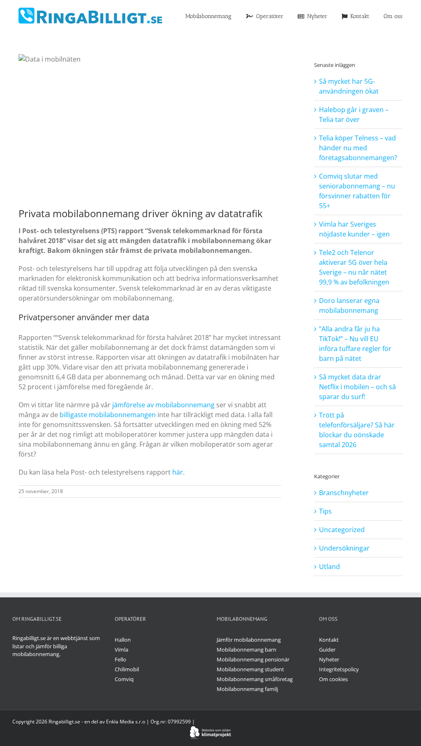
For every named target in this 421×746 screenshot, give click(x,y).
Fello (120, 659)
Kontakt (329, 639)
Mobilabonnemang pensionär (253, 659)
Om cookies (333, 679)
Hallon (123, 639)
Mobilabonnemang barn (246, 649)
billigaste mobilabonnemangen (108, 414)
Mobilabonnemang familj (247, 689)
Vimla (121, 649)
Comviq (124, 679)
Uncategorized (342, 529)
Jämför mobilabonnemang (249, 639)
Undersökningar (344, 548)
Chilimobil (127, 669)
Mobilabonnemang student (250, 669)
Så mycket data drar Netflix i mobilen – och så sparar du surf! (357, 386)
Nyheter (329, 659)
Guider (327, 649)
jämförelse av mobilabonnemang (163, 404)
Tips (325, 511)
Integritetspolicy (339, 669)
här (177, 472)
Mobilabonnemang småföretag (255, 679)
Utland (329, 566)
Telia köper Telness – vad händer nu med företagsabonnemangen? (358, 147)
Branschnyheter (344, 492)
